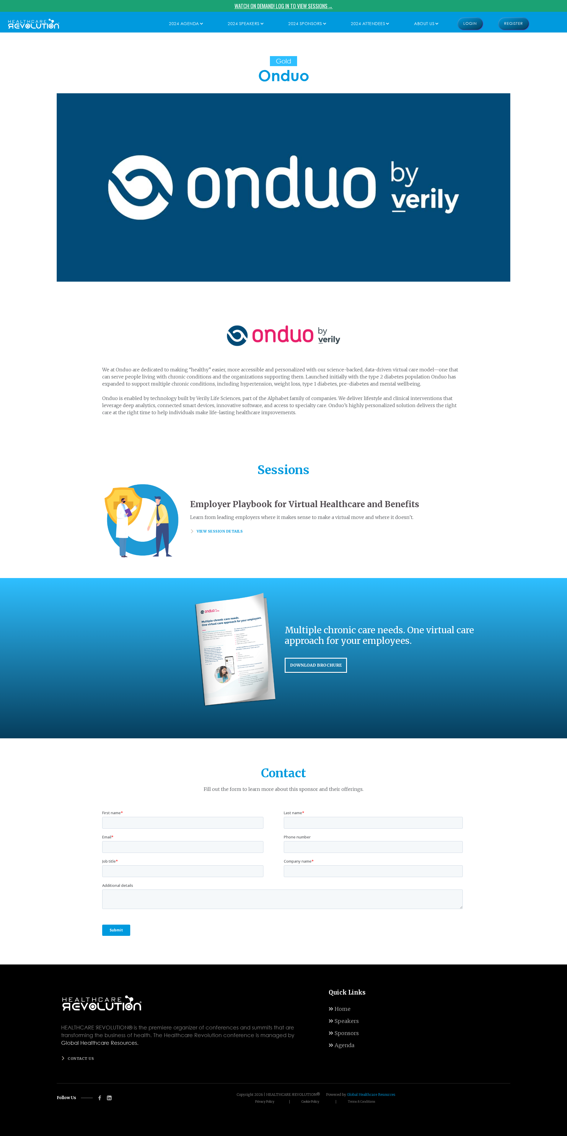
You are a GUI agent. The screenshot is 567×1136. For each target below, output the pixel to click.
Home (340, 1009)
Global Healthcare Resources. (100, 1042)
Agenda (341, 1045)
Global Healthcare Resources (371, 1094)
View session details (220, 531)
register (513, 23)
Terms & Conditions (361, 1102)
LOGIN (470, 23)
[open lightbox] (283, 187)
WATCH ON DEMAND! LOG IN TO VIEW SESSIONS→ (283, 6)
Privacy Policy (264, 1102)
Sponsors (344, 1033)
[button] (184, 23)
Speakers (344, 1021)
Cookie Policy (310, 1102)
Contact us (81, 1058)
